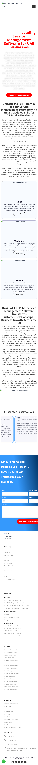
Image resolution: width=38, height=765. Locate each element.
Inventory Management (11, 665)
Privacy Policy (8, 563)
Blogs (5, 576)
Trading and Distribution (11, 704)
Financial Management (10, 650)
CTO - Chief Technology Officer (12, 633)
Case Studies (7, 582)
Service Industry (8, 722)
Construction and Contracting (12, 727)
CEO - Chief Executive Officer (12, 626)
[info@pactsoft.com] (5, 744)
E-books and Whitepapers (11, 574)
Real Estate (7, 714)
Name (4, 490)
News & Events (8, 555)
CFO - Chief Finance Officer (11, 631)
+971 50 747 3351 (11, 740)
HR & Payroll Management (11, 687)
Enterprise (7, 620)
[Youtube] (25, 762)
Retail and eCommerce (10, 709)
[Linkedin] (12, 762)
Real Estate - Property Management (14, 603)
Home (6, 550)
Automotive (7, 706)
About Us (7, 552)
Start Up (6, 614)
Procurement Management (11, 660)
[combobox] (4, 501)
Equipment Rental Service (11, 719)
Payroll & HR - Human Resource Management (16, 605)
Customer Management (11, 681)
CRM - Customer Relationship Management (16, 608)
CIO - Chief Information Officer (12, 636)
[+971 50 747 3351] (5, 740)
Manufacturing (8, 711)
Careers (6, 560)
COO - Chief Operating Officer (12, 628)
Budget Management (10, 655)
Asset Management (9, 657)
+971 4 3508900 (10, 736)
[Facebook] (22, 762)
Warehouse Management (11, 668)
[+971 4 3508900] (5, 736)
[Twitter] (16, 762)
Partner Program (9, 558)
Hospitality (7, 717)
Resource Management (10, 679)
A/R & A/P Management (10, 652)
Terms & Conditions (9, 566)
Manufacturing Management (12, 673)
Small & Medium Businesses (12, 617)
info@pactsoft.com (11, 744)
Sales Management (9, 663)
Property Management (10, 684)
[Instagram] (19, 762)
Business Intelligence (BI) (11, 689)
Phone (4, 497)
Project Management (10, 676)
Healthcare (7, 725)
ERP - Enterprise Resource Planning (14, 600)
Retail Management (9, 671)
